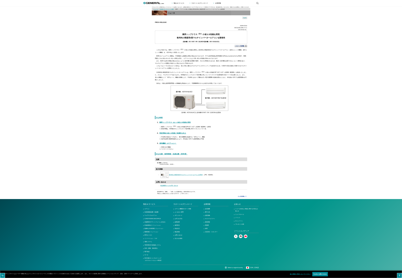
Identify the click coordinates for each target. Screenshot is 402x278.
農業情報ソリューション (151, 232)
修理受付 (177, 225)
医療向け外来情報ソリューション (153, 228)
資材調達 (207, 222)
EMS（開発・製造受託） (151, 248)
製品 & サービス (149, 204)
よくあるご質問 (179, 212)
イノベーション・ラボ (150, 238)
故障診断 (177, 222)
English (245, 17)
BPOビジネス (148, 235)
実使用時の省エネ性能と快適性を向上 (172, 133)
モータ (146, 255)
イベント (237, 217)
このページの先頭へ (399, 275)
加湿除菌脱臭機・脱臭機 (151, 212)
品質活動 (207, 215)
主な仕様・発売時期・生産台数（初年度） (172, 154)
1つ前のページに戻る (2, 275)
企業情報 (207, 204)
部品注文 (177, 228)
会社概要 (207, 209)
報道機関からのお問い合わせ (169, 185)
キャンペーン (239, 221)
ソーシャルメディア (241, 231)
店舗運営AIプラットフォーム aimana (154, 222)
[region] (201, 274)
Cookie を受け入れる (320, 274)
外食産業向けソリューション (152, 225)
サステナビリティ (210, 218)
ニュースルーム (239, 214)
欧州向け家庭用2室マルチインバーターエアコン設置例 (186, 174)
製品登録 (177, 232)
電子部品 (146, 251)
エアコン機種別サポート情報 (183, 209)
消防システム (148, 241)
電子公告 (207, 212)
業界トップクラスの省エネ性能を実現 (175, 122)
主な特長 (159, 118)
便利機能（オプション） (168, 143)
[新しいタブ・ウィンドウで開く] (236, 237)
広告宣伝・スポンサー (211, 232)
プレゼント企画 (239, 224)
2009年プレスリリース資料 (167, 9)
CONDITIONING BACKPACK (152, 218)
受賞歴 (207, 225)
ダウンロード (178, 215)
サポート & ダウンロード (182, 204)
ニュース (156, 9)
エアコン (146, 209)
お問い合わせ (178, 235)
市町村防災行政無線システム (152, 245)
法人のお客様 (178, 238)
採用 (206, 228)
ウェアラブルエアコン (150, 215)
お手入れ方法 (178, 218)
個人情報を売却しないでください (300, 274)
